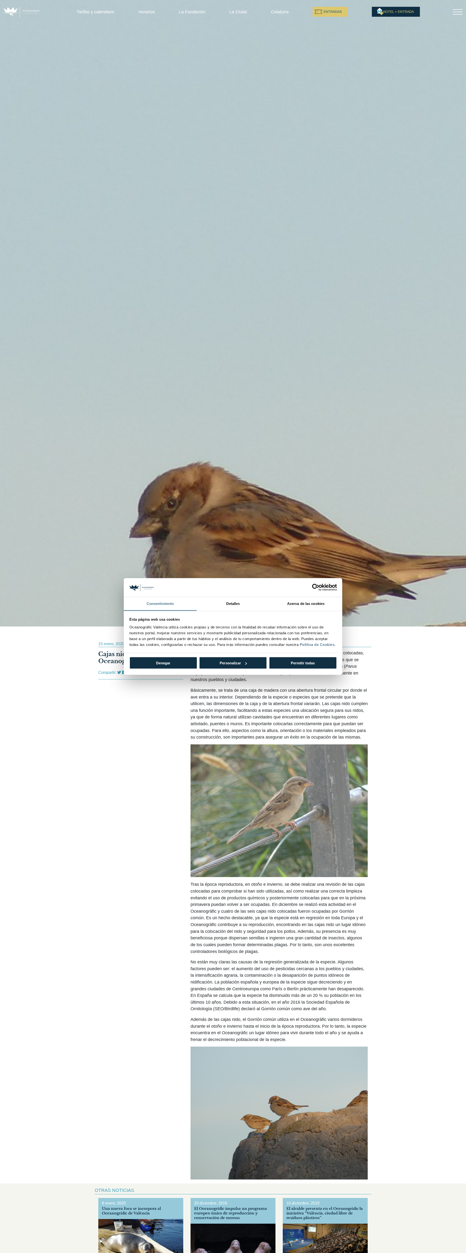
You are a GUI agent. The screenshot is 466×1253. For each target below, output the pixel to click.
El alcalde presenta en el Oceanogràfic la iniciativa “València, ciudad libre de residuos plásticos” (324, 1213)
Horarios (146, 11)
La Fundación (192, 11)
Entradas (333, 12)
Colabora (280, 11)
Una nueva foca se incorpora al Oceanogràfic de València (131, 1210)
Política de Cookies (317, 644)
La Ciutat (238, 11)
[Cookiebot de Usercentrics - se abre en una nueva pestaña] (315, 587)
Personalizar (230, 663)
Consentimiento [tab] (160, 603)
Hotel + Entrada (398, 12)
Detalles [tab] (233, 603)
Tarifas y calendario (95, 11)
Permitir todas (303, 663)
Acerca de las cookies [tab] (306, 603)
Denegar (163, 663)
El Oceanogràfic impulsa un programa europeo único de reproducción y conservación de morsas (230, 1213)
